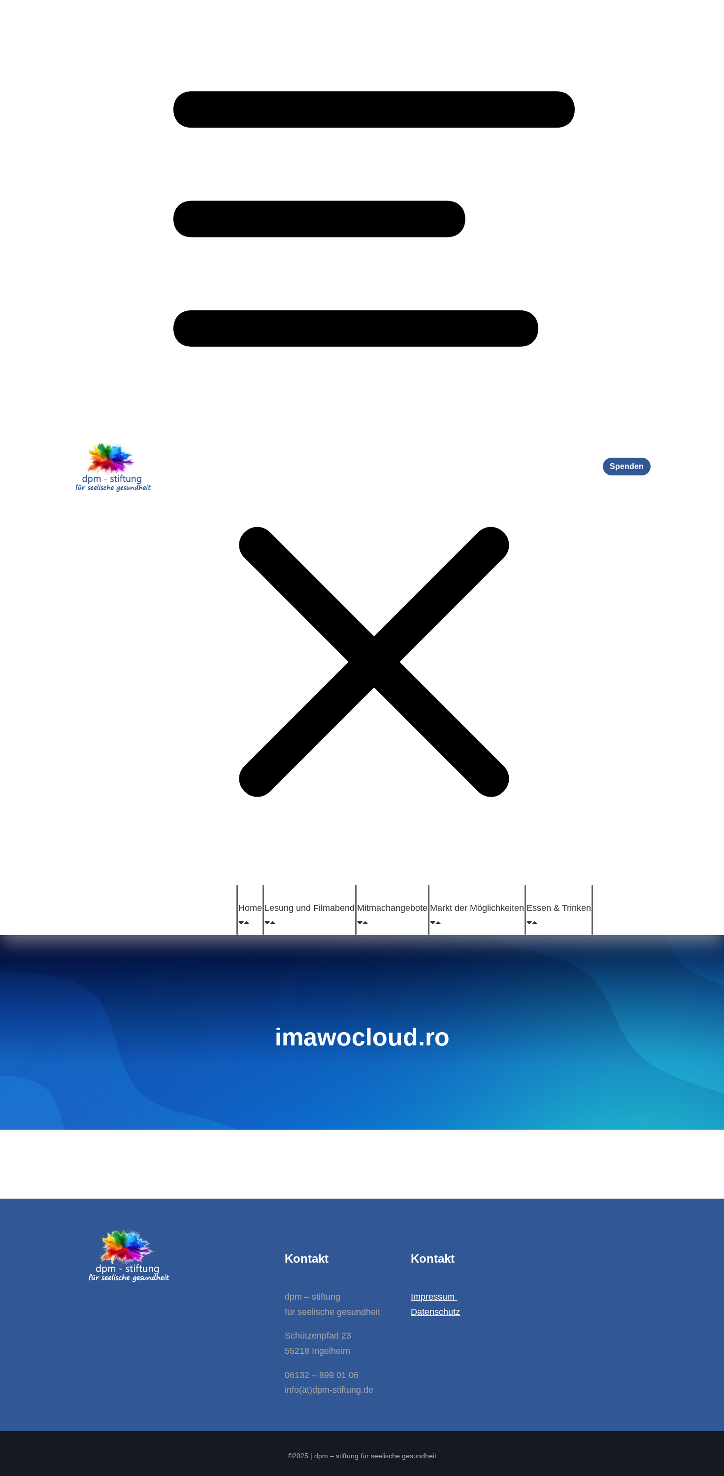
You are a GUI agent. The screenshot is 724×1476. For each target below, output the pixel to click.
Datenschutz (435, 1312)
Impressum (434, 1297)
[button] (374, 442)
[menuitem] (250, 908)
